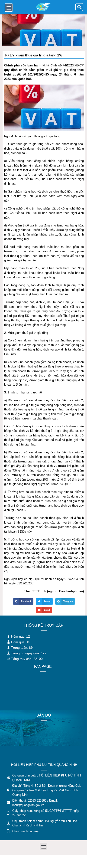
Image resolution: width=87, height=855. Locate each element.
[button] (9, 7)
